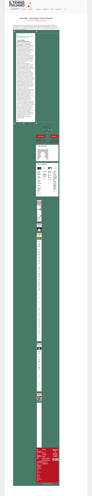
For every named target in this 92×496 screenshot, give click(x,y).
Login (43, 456)
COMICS (39, 394)
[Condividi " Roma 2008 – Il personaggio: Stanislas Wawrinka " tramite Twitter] (42, 129)
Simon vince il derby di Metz (49, 174)
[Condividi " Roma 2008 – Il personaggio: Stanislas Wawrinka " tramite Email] (51, 129)
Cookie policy (45, 460)
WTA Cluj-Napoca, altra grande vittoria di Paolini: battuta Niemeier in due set (39, 182)
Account (58, 9)
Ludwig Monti (39, 377)
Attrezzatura (14, 9)
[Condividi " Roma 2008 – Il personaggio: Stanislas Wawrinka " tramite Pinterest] (45, 129)
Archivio (36, 20)
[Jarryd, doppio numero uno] (45, 168)
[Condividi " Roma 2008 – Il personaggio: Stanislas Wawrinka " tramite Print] (47, 132)
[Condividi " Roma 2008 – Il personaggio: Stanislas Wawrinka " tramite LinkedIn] (48, 129)
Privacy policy (46, 458)
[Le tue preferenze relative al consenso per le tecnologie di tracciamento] (89, 493)
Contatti (45, 9)
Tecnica (38, 9)
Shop (51, 9)
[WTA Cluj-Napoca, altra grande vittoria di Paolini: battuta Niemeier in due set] (39, 168)
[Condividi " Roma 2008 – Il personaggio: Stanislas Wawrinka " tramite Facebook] (51, 126)
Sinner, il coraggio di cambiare (39, 361)
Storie (30, 9)
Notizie (24, 9)
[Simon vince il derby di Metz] (50, 168)
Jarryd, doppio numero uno (44, 174)
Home (43, 452)
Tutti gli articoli (42, 20)
